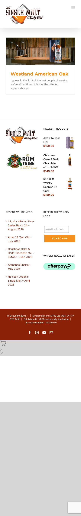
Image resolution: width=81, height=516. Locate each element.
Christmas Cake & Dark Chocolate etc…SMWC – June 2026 (21, 252)
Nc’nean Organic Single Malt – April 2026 (19, 280)
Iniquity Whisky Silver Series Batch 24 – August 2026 (21, 225)
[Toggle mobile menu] (73, 8)
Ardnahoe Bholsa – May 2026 (19, 266)
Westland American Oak (39, 74)
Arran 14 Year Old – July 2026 (20, 239)
